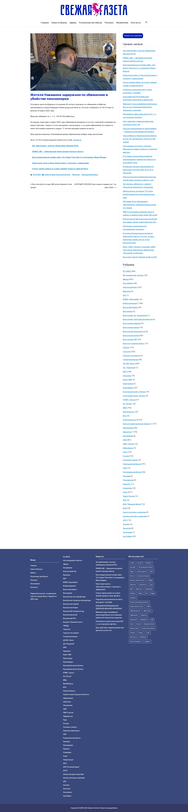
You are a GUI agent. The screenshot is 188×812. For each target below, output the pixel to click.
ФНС (125, 500)
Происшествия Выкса (89, 174)
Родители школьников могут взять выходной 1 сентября (137, 91)
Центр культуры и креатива (134, 512)
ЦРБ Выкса (143, 637)
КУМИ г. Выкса (129, 400)
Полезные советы (130, 460)
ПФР (125, 468)
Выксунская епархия (131, 323)
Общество (76, 174)
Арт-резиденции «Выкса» (133, 275)
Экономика (127, 532)
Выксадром (128, 311)
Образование (128, 428)
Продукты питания (149, 624)
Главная (45, 23)
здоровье (147, 641)
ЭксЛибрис (127, 536)
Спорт (125, 492)
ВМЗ (151, 571)
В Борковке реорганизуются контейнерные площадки (135, 227)
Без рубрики (128, 283)
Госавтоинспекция (130, 360)
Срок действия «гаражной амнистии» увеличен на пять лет (138, 123)
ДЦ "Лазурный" (129, 368)
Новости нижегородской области (57, 174)
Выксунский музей (131, 336)
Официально (128, 448)
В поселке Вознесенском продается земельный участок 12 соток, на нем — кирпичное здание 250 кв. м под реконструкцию (139, 238)
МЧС (125, 416)
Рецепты (126, 484)
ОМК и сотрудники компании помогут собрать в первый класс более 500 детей (140, 213)
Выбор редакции (130, 303)
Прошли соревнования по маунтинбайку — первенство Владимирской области (140, 130)
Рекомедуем (128, 480)
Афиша (73, 23)
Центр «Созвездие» (135, 641)
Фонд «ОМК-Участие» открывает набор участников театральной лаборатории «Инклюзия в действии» (139, 250)
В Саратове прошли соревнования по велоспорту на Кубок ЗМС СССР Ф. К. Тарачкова (138, 170)
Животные (139, 589)
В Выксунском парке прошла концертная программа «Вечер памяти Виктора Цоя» (140, 220)
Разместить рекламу (133, 36)
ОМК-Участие (128, 444)
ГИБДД (126, 348)
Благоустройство (130, 287)
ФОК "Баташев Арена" (132, 504)
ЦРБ (125, 520)
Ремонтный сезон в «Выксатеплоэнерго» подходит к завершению (60, 163)
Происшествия (134, 628)
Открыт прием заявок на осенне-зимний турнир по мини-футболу (60, 169)
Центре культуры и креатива (135, 516)
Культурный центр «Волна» (134, 392)
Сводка (141, 632)
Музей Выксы (128, 412)
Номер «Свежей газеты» (137, 606)
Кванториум (128, 384)
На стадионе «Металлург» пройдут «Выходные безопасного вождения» (138, 185)
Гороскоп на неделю (131, 356)
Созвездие (127, 488)
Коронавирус (128, 388)
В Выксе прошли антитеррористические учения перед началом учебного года (139, 178)
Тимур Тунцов (128, 496)
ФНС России (133, 637)
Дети (151, 584)
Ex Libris (132, 562)
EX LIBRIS (127, 271)
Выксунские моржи (131, 327)
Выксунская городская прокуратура (137, 319)
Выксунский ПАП (130, 339)
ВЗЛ (124, 295)
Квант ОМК (127, 380)
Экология (127, 528)
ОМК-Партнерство (135, 611)
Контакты (136, 23)
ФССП (125, 508)
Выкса (132, 576)
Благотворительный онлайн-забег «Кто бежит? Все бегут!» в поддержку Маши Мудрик (69, 157)
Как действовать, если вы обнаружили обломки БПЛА (55, 146)
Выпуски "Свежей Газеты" (134, 343)
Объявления (122, 23)
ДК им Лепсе (143, 584)
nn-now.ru (77, 140)
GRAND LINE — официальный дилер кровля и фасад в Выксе (57, 152)
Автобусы (148, 562)
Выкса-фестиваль (130, 307)
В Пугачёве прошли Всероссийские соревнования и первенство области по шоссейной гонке (139, 159)
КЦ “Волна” (127, 404)
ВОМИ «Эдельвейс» (131, 299)
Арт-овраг (132, 567)
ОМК (125, 440)
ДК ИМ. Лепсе (129, 364)
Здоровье (127, 376)
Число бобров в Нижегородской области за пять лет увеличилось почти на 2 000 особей (140, 139)
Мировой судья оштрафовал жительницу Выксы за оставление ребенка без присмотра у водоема (140, 107)
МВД (125, 408)
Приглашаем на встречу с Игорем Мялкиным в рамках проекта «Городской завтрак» (140, 149)
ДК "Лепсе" (133, 584)
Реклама (109, 23)
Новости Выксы (59, 23)
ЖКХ (125, 372)
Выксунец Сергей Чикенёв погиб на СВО (140, 257)
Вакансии (127, 291)
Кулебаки (132, 593)
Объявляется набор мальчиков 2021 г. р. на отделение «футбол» (139, 115)
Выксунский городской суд (134, 331)
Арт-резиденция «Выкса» (146, 567)
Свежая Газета (93, 808)
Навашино (133, 597)
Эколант (126, 524)
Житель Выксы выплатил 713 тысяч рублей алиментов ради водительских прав (139, 194)
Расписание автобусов (90, 23)
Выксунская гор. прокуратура (135, 315)
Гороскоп (127, 352)
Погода (126, 456)
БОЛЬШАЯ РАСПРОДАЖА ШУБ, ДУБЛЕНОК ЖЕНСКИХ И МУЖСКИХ (138, 98)
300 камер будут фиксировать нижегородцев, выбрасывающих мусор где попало (139, 204)
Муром (153, 593)
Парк (125, 452)
